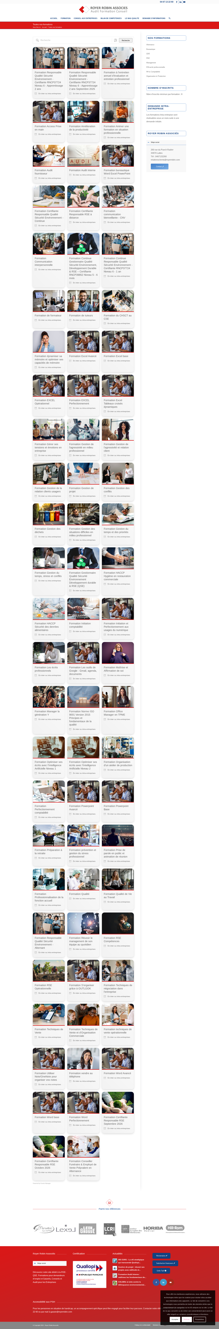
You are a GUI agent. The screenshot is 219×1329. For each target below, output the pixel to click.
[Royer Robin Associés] (109, 9)
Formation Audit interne (82, 170)
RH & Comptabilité (153, 72)
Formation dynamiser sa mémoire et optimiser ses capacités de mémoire (49, 359)
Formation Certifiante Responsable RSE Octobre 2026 (46, 1164)
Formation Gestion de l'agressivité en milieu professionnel (81, 447)
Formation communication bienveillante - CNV (114, 214)
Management (151, 63)
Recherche (126, 40)
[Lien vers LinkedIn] (180, 2)
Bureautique (150, 49)
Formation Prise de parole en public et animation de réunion (115, 853)
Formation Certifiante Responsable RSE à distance (81, 214)
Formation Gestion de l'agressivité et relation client (116, 447)
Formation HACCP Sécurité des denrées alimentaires (47, 626)
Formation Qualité (79, 894)
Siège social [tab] (155, 142)
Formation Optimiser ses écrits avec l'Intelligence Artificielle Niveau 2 (83, 765)
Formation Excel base (116, 356)
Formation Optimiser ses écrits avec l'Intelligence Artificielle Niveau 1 (48, 765)
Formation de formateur (48, 315)
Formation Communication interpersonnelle (44, 261)
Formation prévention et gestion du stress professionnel (82, 853)
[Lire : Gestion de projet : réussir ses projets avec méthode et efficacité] (115, 1268)
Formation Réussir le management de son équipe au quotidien (81, 941)
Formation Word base (47, 1117)
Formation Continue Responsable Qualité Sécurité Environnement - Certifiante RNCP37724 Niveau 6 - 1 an (118, 265)
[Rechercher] (168, 18)
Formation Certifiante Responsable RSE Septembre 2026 (115, 1120)
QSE (148, 54)
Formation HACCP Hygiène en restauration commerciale (117, 576)
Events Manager (46, 1183)
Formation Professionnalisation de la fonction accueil (49, 897)
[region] (166, 158)
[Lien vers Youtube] (184, 2)
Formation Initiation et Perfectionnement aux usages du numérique (116, 626)
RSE (148, 58)
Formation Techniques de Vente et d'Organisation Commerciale (83, 1032)
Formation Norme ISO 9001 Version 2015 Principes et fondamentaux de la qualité (81, 718)
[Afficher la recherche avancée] (115, 40)
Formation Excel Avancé (82, 356)
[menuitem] (54, 18)
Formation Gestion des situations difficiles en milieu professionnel (82, 532)
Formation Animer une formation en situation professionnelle (116, 129)
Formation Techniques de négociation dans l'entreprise (118, 988)
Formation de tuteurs (81, 315)
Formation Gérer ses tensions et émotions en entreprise (48, 447)
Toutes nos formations (42, 24)
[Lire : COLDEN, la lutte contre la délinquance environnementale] (115, 1283)
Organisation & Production (156, 76)
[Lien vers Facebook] (176, 2)
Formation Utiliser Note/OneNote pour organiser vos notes (46, 1076)
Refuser (187, 1319)
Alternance (150, 45)
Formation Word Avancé (117, 1073)
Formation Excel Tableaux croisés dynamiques (113, 403)
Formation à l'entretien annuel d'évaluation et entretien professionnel (116, 75)
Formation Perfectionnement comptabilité (45, 809)
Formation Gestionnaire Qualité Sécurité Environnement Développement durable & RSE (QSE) (82, 579)
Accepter (175, 1319)
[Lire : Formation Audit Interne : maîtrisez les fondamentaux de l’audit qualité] (115, 1275)
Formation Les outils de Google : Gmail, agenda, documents (83, 670)
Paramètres (199, 1319)
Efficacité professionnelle (155, 67)
